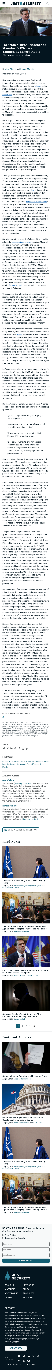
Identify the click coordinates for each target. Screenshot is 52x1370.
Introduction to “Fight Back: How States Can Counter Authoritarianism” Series (22, 1119)
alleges (38, 86)
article (19, 334)
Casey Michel (19, 1019)
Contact (9, 1297)
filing (32, 190)
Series (26, 1289)
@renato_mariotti (30, 819)
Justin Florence (33, 975)
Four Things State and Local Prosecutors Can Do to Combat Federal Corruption (25, 971)
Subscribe (24, 1261)
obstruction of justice (22, 761)
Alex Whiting (10, 69)
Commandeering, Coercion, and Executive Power (25, 1076)
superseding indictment (22, 242)
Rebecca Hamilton (21, 931)
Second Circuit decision (36, 201)
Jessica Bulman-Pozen (23, 1079)
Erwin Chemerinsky (22, 1123)
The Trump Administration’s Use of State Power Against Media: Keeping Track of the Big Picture (24, 927)
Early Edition (10, 1235)
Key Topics (28, 1285)
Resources (28, 1293)
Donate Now (15, 1348)
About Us (10, 1285)
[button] (47, 3)
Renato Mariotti (27, 69)
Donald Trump (8, 761)
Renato (9, 806)
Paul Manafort (38, 761)
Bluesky (19, 783)
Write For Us (11, 1293)
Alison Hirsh (19, 975)
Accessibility (32, 1364)
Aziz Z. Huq (37, 1123)
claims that (7, 95)
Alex (8, 780)
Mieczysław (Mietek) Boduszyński (27, 886)
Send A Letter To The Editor (22, 830)
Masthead (10, 1289)
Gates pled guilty (16, 285)
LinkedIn (28, 783)
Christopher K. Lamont (11, 888)
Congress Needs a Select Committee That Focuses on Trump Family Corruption (21, 1015)
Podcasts (28, 1297)
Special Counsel (19, 764)
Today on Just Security (15, 1238)
